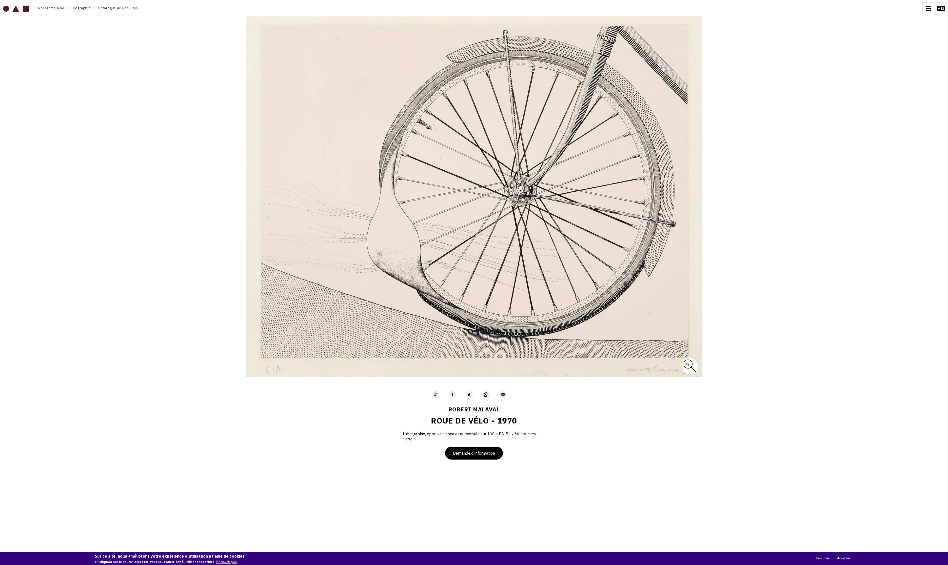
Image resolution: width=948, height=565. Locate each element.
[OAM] (16, 8)
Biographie (81, 8)
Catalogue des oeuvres (118, 8)
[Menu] (928, 8)
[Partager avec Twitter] (469, 394)
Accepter (843, 558)
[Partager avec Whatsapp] (486, 394)
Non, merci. (824, 558)
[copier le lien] (435, 394)
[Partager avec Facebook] (452, 394)
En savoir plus (226, 562)
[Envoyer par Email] (503, 394)
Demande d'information (474, 453)
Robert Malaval (51, 8)
